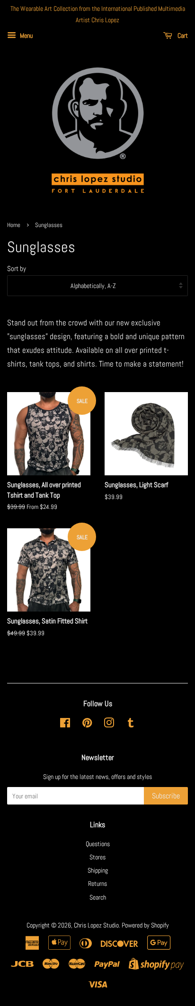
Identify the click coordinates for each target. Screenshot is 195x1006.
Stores (97, 857)
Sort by (16, 268)
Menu (25, 35)
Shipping (98, 870)
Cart (182, 35)
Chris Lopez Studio (96, 925)
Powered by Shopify (145, 925)
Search (97, 897)
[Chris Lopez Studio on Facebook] (65, 724)
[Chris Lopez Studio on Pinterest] (87, 724)
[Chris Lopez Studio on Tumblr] (130, 724)
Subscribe (166, 796)
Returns (97, 883)
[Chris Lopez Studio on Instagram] (109, 724)
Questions (98, 844)
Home (13, 225)
